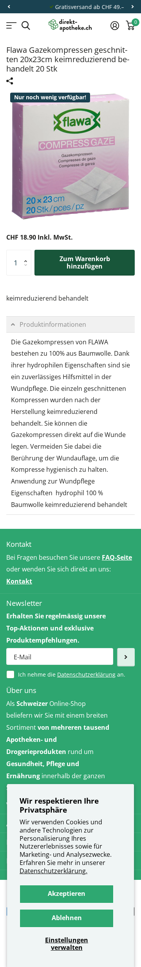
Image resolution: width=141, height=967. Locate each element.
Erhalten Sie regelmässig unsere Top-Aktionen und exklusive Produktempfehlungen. (56, 628)
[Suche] (26, 25)
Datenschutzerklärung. (53, 871)
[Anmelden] (114, 25)
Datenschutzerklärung (86, 674)
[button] (8, 7)
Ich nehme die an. (71, 674)
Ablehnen (67, 917)
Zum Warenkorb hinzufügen (85, 262)
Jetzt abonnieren (126, 657)
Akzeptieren (66, 893)
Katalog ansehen (10, 25)
